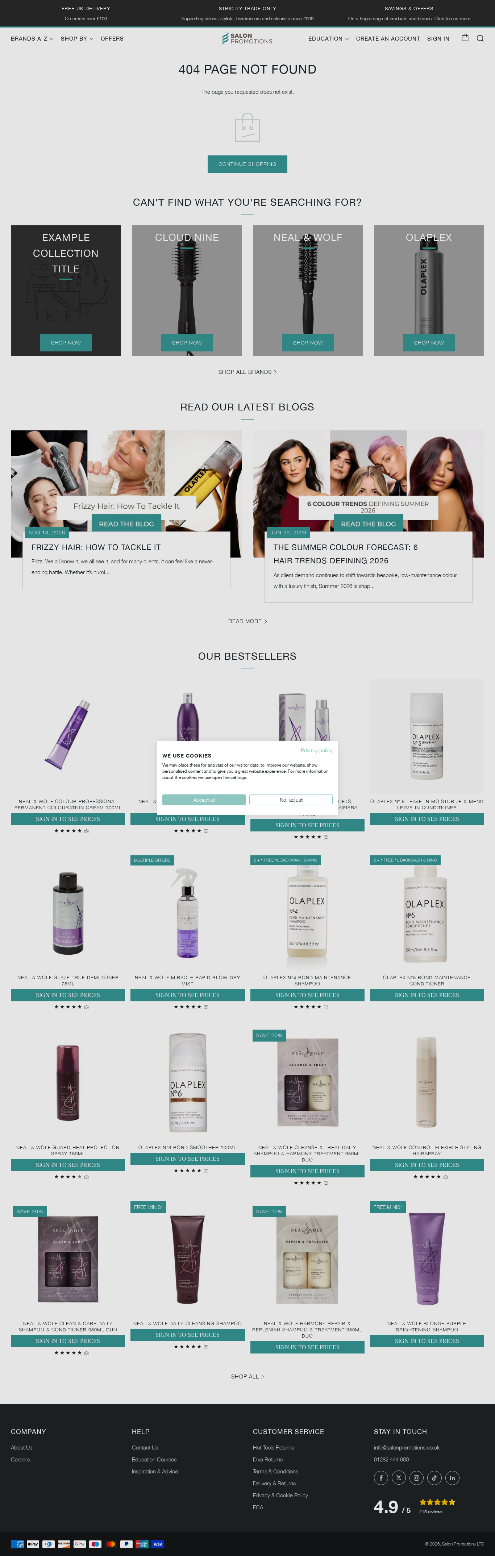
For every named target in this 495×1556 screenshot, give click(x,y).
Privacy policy (317, 750)
